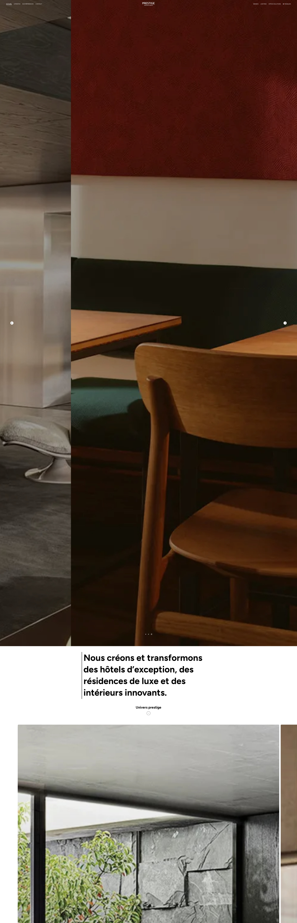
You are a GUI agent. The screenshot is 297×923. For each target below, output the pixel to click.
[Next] (285, 323)
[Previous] (11, 323)
